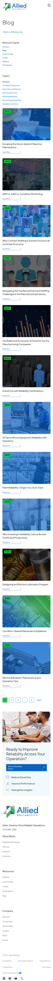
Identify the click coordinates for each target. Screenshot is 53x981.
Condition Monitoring (10, 85)
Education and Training (11, 89)
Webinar (5, 61)
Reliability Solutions (10, 104)
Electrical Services (9, 93)
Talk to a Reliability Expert (15, 767)
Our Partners (7, 921)
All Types (5, 47)
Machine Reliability (9, 96)
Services (5, 847)
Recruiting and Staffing (11, 100)
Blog (4, 50)
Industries (6, 856)
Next (39, 700)
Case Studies (7, 54)
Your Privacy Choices (9, 973)
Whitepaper (7, 65)
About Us (6, 917)
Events (5, 940)
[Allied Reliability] (14, 7)
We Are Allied (7, 926)
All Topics (6, 82)
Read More (11, 152)
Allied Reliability (14, 955)
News (4, 935)
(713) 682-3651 (9, 829)
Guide (5, 58)
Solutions (6, 851)
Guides (5, 886)
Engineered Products (11, 842)
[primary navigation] (49, 5)
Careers (5, 931)
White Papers (7, 891)
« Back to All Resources (12, 32)
